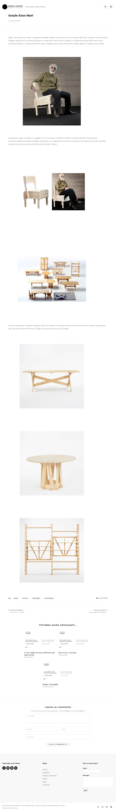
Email (85, 768)
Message (86, 775)
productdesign (49, 598)
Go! (85, 790)
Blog (44, 782)
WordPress (13, 808)
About (45, 779)
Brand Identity (103, 598)
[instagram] (4, 768)
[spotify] (12, 768)
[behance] (15, 768)
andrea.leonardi (15, 21)
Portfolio (46, 773)
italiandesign (36, 598)
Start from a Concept (67, 653)
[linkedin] (8, 768)
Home (45, 769)
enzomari (25, 598)
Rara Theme (61, 805)
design (16, 598)
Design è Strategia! (50, 684)
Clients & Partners (50, 776)
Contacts (46, 785)
